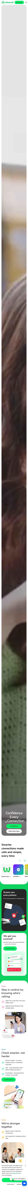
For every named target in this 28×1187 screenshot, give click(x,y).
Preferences (10, 1184)
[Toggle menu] (26, 2)
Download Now (10, 948)
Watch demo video (14, 831)
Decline (19, 1184)
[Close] (25, 1165)
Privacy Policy (15, 1173)
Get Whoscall (14, 826)
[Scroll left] (20, 861)
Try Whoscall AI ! (8, 1079)
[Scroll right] (25, 861)
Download (19, 2)
